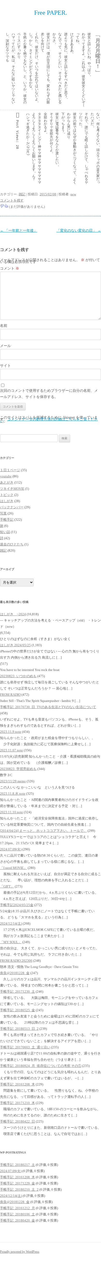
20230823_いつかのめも (18, 676)
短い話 (5, 532)
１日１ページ (10, 470)
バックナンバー (12, 507)
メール (5, 346)
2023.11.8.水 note (12, 793)
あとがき (6, 482)
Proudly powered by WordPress (19, 1252)
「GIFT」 (7, 886)
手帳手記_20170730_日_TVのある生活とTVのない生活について (48, 707)
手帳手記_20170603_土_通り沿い (25, 1047)
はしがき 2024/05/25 (15, 645)
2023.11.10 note (11, 812)
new (73, 194)
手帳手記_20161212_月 (17, 1208)
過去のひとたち (12, 544)
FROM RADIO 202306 (16, 961)
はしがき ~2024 (13, 614)
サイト (5, 366)
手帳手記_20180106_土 (17, 1214)
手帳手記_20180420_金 (17, 1220)
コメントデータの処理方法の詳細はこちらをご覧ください (49, 420)
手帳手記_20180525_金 (17, 1010)
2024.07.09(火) (10, 849)
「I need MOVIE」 (13, 868)
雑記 (22, 194)
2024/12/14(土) (11, 923)
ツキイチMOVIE (12, 489)
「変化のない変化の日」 (78, 231)
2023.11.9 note (10, 732)
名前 (3, 326)
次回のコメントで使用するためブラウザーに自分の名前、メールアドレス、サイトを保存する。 (49, 394)
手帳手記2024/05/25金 (16, 905)
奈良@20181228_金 (15, 973)
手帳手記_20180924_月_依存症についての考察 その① (40, 1066)
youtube (6, 476)
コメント (9, 268)
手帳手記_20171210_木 (17, 1103)
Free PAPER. (50, 12)
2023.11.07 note (11, 750)
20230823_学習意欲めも (18, 769)
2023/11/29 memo (13, 781)
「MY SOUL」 (10, 942)
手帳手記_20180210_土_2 (19, 1189)
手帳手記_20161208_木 (17, 1084)
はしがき (6, 501)
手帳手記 (6, 519)
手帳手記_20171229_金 (17, 1183)
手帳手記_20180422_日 (17, 1121)
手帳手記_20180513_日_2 (19, 1029)
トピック (6, 495)
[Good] (6, 206)
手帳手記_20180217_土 (17, 1165)
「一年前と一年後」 (18, 231)
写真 (3, 513)
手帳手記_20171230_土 (17, 991)
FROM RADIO (10, 694)
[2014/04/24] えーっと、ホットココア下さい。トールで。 (43, 831)
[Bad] (2, 206)
